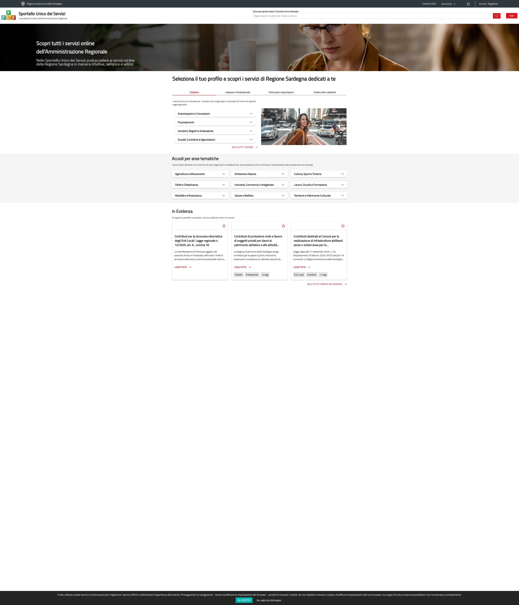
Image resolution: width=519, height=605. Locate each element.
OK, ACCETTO (244, 600)
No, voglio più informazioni (269, 600)
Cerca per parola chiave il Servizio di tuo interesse (275, 11)
